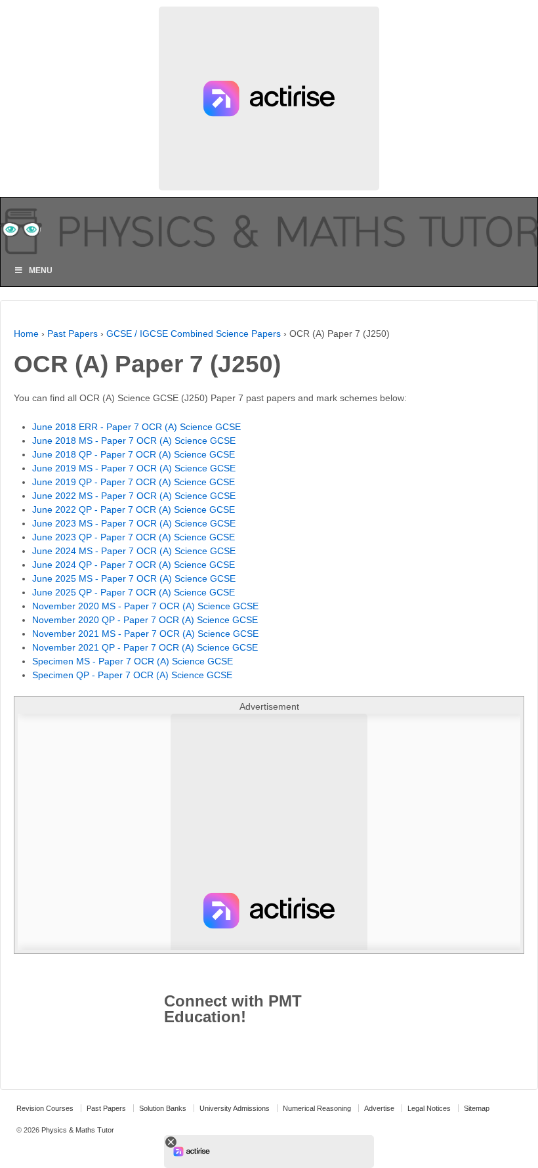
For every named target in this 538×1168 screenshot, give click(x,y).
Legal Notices (429, 1108)
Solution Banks (162, 1108)
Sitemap (476, 1108)
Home (26, 333)
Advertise (379, 1108)
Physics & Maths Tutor (76, 1130)
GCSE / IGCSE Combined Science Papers (193, 333)
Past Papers (72, 333)
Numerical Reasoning (317, 1108)
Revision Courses (44, 1108)
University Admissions (234, 1108)
